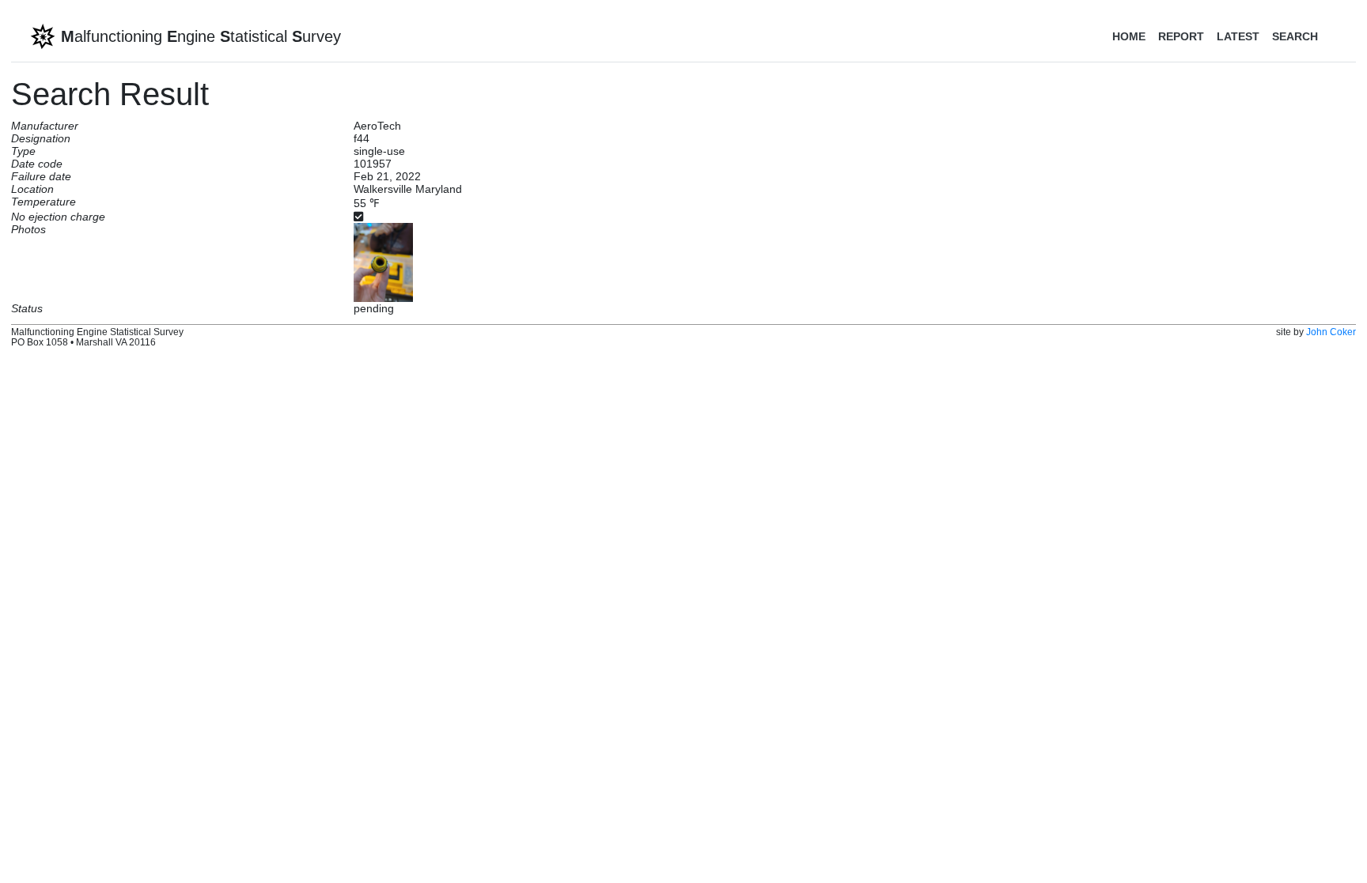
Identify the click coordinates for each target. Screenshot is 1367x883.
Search (1295, 36)
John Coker (1331, 331)
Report (1181, 36)
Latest (1238, 36)
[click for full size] (383, 261)
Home (1128, 36)
